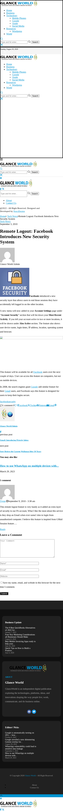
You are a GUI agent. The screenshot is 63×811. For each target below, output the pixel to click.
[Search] (1, 39)
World (9, 34)
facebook (4, 401)
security (12, 401)
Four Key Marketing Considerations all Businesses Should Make (20, 636)
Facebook (37, 372)
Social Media (18, 26)
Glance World (30, 775)
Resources (11, 28)
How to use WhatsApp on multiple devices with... (29, 465)
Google (15, 21)
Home (9, 10)
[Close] (1, 45)
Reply (3, 529)
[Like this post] (15, 405)
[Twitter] (5, 52)
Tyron (3, 501)
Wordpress (17, 31)
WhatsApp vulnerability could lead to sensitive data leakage (20, 747)
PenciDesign (19, 211)
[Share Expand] (55, 405)
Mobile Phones (19, 18)
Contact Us (11, 203)
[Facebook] (1, 52)
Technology (11, 15)
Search (35, 42)
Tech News (12, 216)
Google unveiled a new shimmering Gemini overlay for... (20, 740)
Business (10, 13)
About (9, 200)
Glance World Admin (8, 426)
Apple (15, 23)
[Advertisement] (31, 129)
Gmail (7, 391)
